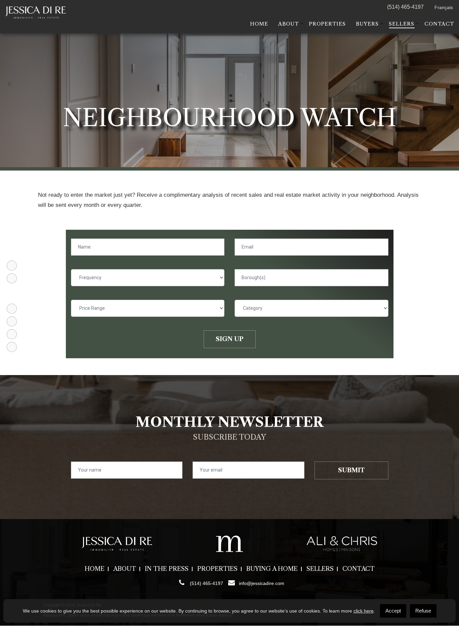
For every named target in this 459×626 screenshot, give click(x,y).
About (288, 24)
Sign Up (230, 339)
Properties (327, 24)
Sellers (401, 24)
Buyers (367, 24)
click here (363, 611)
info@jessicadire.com (261, 583)
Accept (393, 611)
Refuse (423, 611)
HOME (259, 24)
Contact (439, 24)
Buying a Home (272, 569)
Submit (351, 470)
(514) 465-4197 (405, 7)
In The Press (167, 569)
